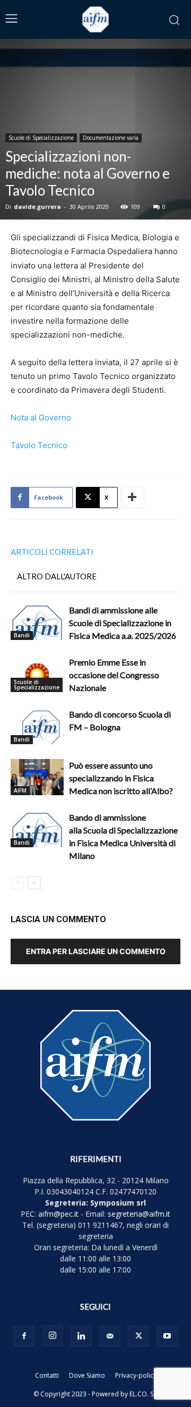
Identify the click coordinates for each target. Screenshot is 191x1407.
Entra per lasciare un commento (96, 951)
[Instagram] (52, 1335)
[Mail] (109, 1336)
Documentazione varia (110, 137)
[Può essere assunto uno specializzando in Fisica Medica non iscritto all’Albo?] (37, 777)
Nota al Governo (41, 417)
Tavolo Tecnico (39, 445)
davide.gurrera (37, 206)
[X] (138, 1336)
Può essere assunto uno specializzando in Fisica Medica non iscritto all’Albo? (121, 778)
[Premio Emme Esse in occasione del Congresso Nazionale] (37, 674)
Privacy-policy (136, 1375)
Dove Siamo (87, 1375)
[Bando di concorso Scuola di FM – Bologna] (37, 726)
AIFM (20, 790)
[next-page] (34, 882)
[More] (132, 497)
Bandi (22, 635)
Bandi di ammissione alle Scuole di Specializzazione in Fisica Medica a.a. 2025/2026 (122, 623)
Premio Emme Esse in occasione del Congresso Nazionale (114, 675)
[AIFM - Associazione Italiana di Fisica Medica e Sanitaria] (95, 19)
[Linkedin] (81, 1336)
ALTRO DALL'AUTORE (57, 576)
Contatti (47, 1375)
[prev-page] (17, 882)
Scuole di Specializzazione (41, 137)
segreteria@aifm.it (139, 1214)
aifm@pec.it (58, 1214)
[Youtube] (167, 1336)
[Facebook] (23, 1336)
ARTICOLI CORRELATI (52, 552)
